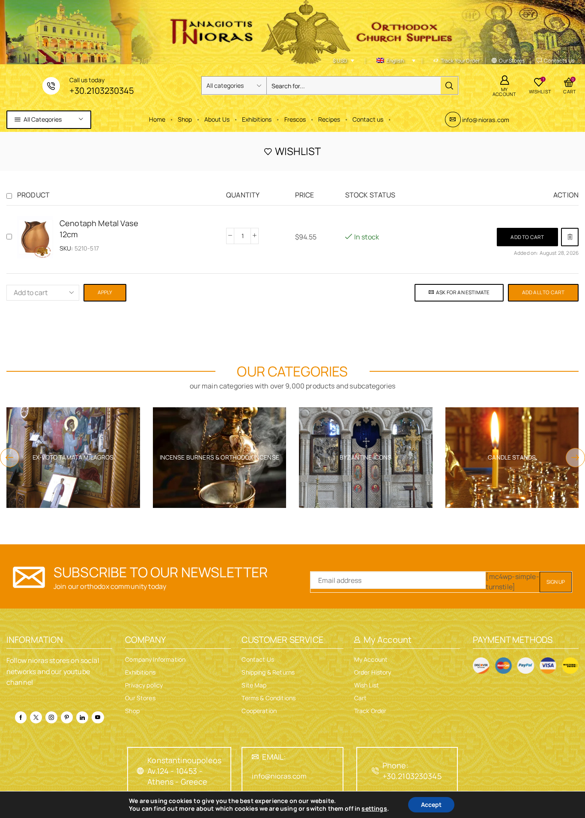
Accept (431, 804)
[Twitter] (36, 717)
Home (157, 119)
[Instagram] (51, 717)
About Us (217, 119)
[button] (527, 237)
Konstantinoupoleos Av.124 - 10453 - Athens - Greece (184, 771)
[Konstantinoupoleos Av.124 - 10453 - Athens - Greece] (140, 770)
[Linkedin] (82, 717)
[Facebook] (21, 717)
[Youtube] (98, 717)
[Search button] (449, 85)
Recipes (329, 119)
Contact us (367, 119)
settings (374, 808)
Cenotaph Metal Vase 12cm (99, 228)
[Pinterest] (67, 717)
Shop (185, 119)
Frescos (295, 119)
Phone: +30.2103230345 (412, 770)
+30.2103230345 (101, 90)
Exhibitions (257, 119)
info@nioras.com (485, 120)
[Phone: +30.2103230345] (375, 770)
